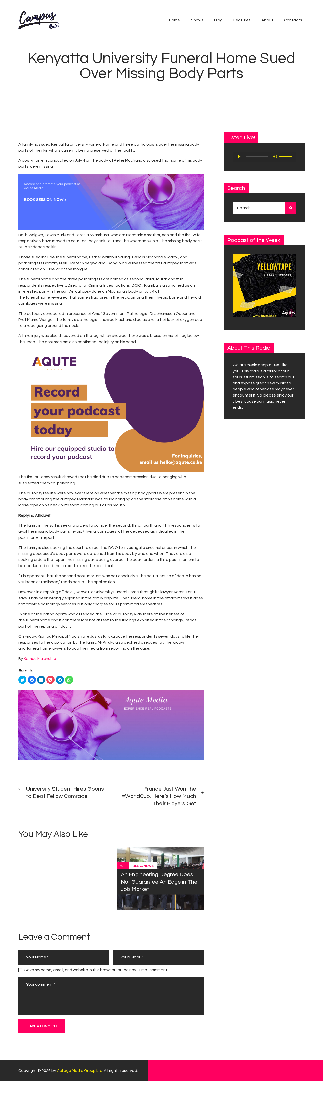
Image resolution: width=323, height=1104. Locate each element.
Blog (137, 865)
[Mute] (275, 156)
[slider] (286, 156)
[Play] (239, 156)
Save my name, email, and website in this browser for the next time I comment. (96, 970)
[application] (264, 157)
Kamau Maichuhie (40, 659)
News (149, 865)
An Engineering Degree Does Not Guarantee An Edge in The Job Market (159, 881)
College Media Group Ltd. (80, 1071)
